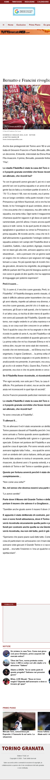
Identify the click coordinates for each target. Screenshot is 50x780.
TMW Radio (17, 2)
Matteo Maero (11, 137)
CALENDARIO (43, 2)
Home (6, 2)
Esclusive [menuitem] (21, 25)
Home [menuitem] (10, 25)
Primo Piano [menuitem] (34, 25)
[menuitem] (3, 25)
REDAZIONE (30, 2)
